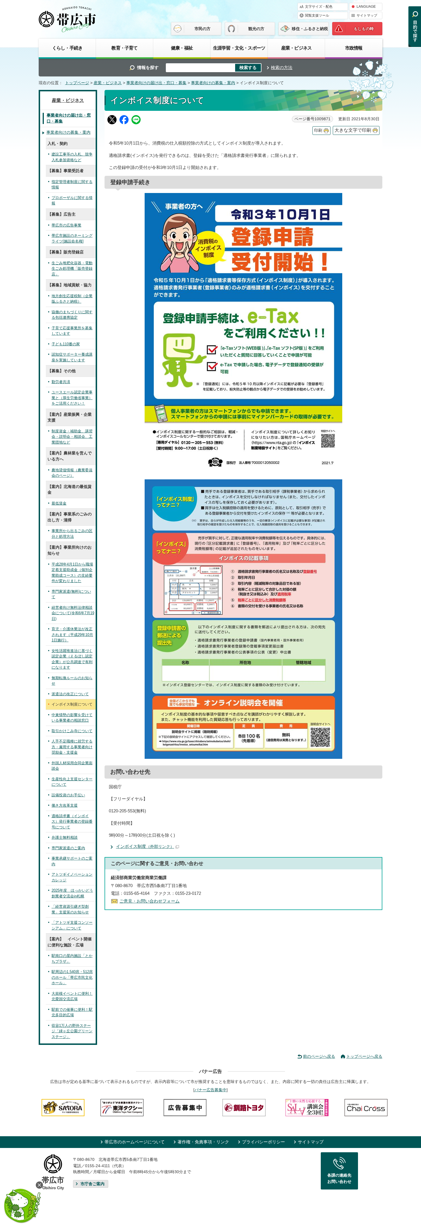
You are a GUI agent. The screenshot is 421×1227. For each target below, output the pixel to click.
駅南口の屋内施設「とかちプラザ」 (72, 959)
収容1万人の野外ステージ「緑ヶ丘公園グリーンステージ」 (72, 1031)
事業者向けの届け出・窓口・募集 (156, 83)
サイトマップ (367, 15)
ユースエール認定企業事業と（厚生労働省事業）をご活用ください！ (72, 397)
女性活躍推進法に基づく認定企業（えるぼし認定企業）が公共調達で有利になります (72, 659)
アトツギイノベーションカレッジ (72, 877)
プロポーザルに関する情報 (72, 201)
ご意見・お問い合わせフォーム (149, 901)
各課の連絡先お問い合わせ (339, 1178)
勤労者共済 (61, 382)
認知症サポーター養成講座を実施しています (72, 357)
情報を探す (148, 67)
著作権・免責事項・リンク (203, 1141)
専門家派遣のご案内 (68, 848)
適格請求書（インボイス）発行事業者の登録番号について (72, 821)
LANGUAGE (366, 7)
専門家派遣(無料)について (71, 594)
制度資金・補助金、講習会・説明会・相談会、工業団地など (72, 436)
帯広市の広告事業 (66, 225)
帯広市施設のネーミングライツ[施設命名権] (72, 238)
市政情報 (354, 47)
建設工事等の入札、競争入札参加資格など (72, 157)
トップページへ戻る (364, 1056)
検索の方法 (281, 67)
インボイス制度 (145, 846)
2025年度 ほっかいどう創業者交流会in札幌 (72, 893)
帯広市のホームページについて (135, 1141)
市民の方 (202, 28)
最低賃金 (59, 503)
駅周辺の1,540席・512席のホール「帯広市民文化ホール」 (72, 977)
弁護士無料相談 (65, 837)
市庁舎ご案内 (92, 1184)
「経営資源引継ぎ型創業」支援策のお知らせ (70, 909)
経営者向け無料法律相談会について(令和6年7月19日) (73, 613)
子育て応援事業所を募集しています (72, 331)
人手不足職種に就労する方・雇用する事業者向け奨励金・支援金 (72, 747)
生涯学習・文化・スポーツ (239, 47)
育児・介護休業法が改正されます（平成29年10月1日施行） (72, 634)
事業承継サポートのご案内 (72, 861)
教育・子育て (124, 47)
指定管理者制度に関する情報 (72, 185)
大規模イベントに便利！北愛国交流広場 (72, 996)
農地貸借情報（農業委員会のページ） (72, 473)
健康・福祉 (182, 47)
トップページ (77, 83)
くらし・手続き (67, 47)
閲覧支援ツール (317, 15)
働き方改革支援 (65, 805)
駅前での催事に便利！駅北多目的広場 (72, 1012)
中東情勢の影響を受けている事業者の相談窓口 (72, 718)
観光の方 (256, 28)
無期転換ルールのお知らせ (72, 681)
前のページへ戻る (319, 1056)
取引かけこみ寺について (72, 731)
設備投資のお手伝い (68, 795)
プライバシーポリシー (263, 1141)
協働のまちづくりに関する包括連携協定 (72, 315)
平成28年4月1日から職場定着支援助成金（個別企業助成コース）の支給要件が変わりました (72, 572)
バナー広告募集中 (210, 1090)
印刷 (318, 130)
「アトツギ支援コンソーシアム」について (72, 925)
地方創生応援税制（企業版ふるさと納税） (72, 299)
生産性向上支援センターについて (72, 782)
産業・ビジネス (296, 47)
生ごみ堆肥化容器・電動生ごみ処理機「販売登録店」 (72, 268)
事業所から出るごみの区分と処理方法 (72, 534)
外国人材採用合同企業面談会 (72, 766)
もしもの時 (364, 28)
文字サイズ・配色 (319, 7)
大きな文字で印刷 (353, 130)
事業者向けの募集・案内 (213, 83)
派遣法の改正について (70, 694)
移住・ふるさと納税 (310, 28)
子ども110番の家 (66, 344)
